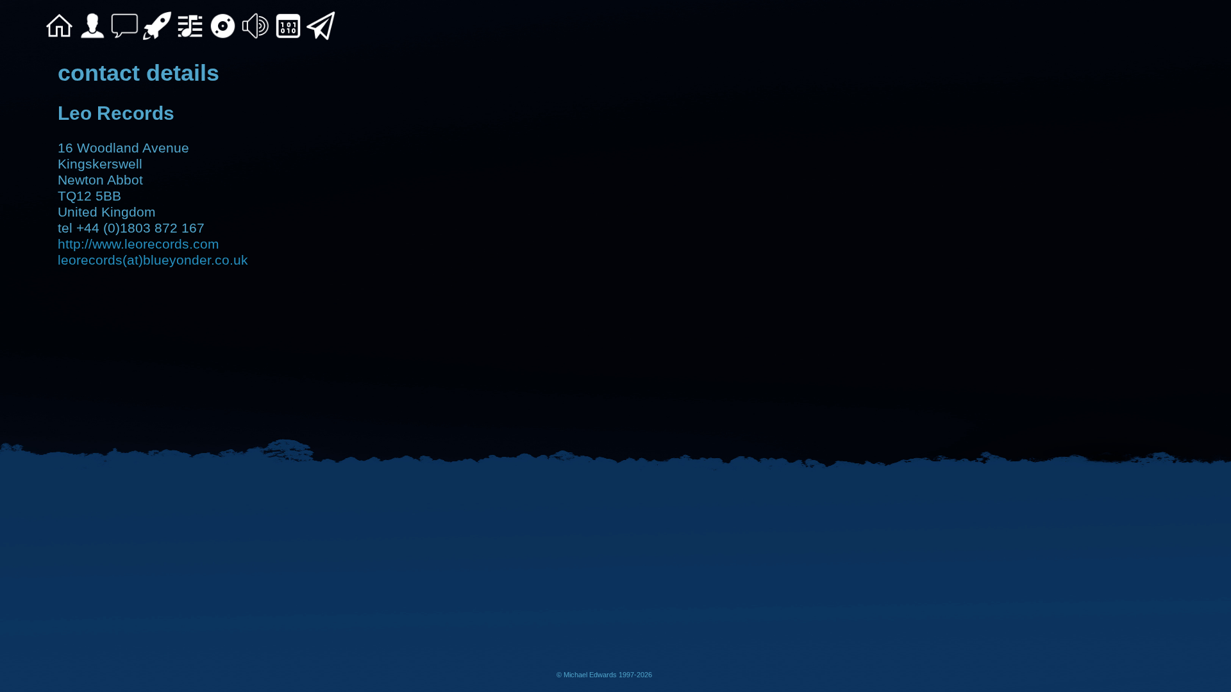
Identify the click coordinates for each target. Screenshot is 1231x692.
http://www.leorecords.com (138, 244)
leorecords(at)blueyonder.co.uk (153, 260)
